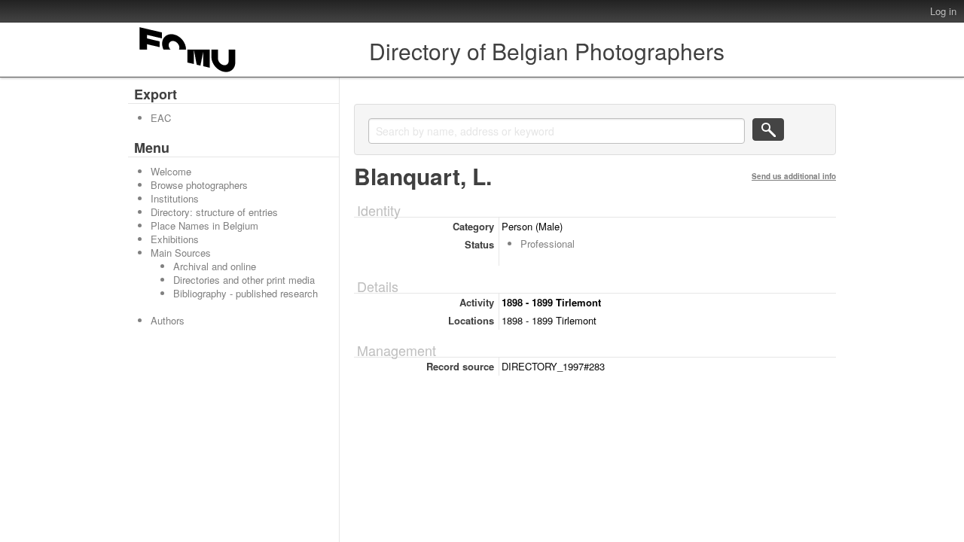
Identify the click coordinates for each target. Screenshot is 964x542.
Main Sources (181, 252)
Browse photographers (199, 185)
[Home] (188, 72)
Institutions (175, 198)
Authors (168, 320)
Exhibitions (175, 239)
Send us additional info (794, 176)
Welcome (171, 171)
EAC (161, 118)
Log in (943, 11)
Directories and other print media (244, 280)
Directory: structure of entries (214, 212)
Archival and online (214, 266)
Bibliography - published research (245, 293)
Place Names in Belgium (204, 225)
